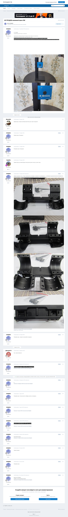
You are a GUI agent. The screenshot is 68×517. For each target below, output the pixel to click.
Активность (13, 5)
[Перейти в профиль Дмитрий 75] (8, 354)
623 (9, 169)
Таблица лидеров (37, 8)
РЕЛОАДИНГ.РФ (7, 2)
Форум (4, 8)
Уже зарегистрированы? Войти (51, 2)
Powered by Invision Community (34, 515)
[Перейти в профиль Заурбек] (8, 163)
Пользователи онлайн (28, 8)
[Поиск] (63, 5)
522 (9, 128)
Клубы (9, 8)
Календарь (13, 8)
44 (8, 38)
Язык (34, 514)
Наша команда (19, 8)
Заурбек (8, 160)
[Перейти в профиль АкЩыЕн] (5, 24)
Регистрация (61, 2)
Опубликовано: (19, 28)
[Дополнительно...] (63, 29)
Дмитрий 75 (8, 350)
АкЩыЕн (11, 23)
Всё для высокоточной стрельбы (20, 24)
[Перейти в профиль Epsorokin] (8, 123)
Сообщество (6, 5)
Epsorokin (8, 119)
